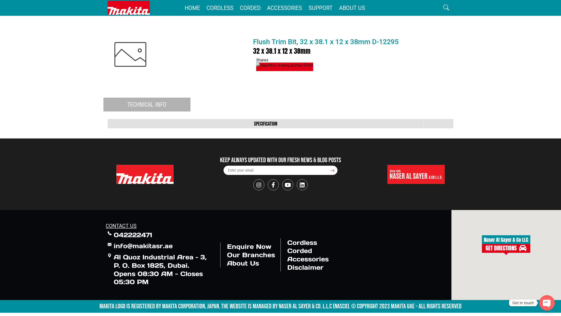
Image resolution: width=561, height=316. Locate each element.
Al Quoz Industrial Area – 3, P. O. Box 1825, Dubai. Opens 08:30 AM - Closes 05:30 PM (160, 269)
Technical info (146, 104)
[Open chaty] (547, 303)
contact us (121, 226)
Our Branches (251, 255)
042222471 (133, 235)
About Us (352, 8)
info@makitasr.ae (143, 246)
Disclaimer (305, 267)
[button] (446, 8)
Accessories (284, 8)
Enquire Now (249, 246)
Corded (250, 8)
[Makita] (129, 8)
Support (321, 8)
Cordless (220, 8)
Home (192, 8)
